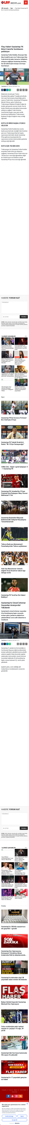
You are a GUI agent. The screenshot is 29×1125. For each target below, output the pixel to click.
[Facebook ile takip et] (8, 1096)
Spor (11, 8)
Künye (10, 1090)
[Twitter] (5, 90)
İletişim (15, 1090)
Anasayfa (5, 8)
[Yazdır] (18, 90)
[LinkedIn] (7, 90)
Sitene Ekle (14, 1092)
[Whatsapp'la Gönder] (10, 90)
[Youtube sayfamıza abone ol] (12, 1096)
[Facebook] (2, 90)
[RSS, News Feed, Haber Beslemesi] (21, 1096)
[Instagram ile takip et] (17, 1096)
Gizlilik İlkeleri (23, 1090)
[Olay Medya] (11, 2)
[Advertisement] (14, 28)
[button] (21, 90)
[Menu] (25, 2)
